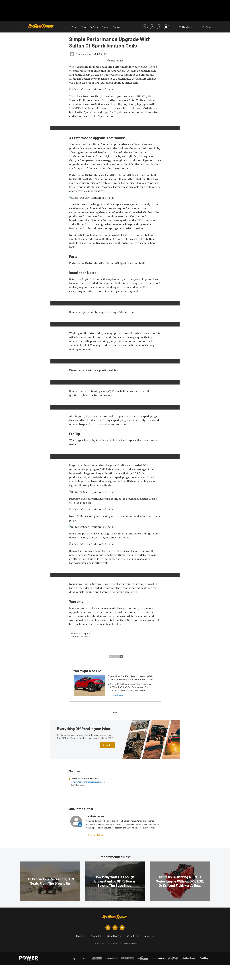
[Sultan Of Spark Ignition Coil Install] (80, 642)
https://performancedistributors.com (88, 782)
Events (105, 27)
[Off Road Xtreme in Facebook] (115, 927)
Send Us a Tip (114, 936)
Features (116, 27)
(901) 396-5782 (77, 785)
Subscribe (107, 745)
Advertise (149, 936)
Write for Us (133, 936)
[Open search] (145, 26)
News (74, 27)
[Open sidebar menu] (20, 27)
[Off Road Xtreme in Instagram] (107, 927)
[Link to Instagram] (152, 26)
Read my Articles (96, 835)
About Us (80, 936)
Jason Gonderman (115, 695)
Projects (94, 27)
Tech (83, 27)
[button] (115, 60)
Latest (65, 27)
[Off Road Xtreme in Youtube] (122, 927)
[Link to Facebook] (159, 26)
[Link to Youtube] (166, 26)
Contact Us (96, 936)
